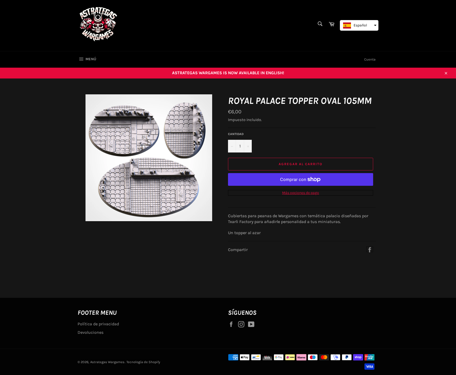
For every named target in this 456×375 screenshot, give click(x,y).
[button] (359, 25)
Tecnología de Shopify (143, 362)
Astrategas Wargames (107, 362)
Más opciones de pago (300, 193)
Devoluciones (90, 332)
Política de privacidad (98, 323)
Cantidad (236, 134)
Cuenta (370, 59)
